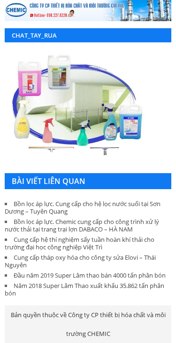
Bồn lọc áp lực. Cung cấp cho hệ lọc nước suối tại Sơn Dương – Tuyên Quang (83, 207)
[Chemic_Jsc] (88, 10)
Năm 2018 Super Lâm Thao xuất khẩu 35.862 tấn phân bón (84, 289)
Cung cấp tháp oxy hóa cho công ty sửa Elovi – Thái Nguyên (80, 261)
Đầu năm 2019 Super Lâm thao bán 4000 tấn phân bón (90, 275)
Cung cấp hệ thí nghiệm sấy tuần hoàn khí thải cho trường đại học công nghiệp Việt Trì (79, 243)
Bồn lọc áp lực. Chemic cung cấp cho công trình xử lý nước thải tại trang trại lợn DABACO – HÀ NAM (82, 225)
